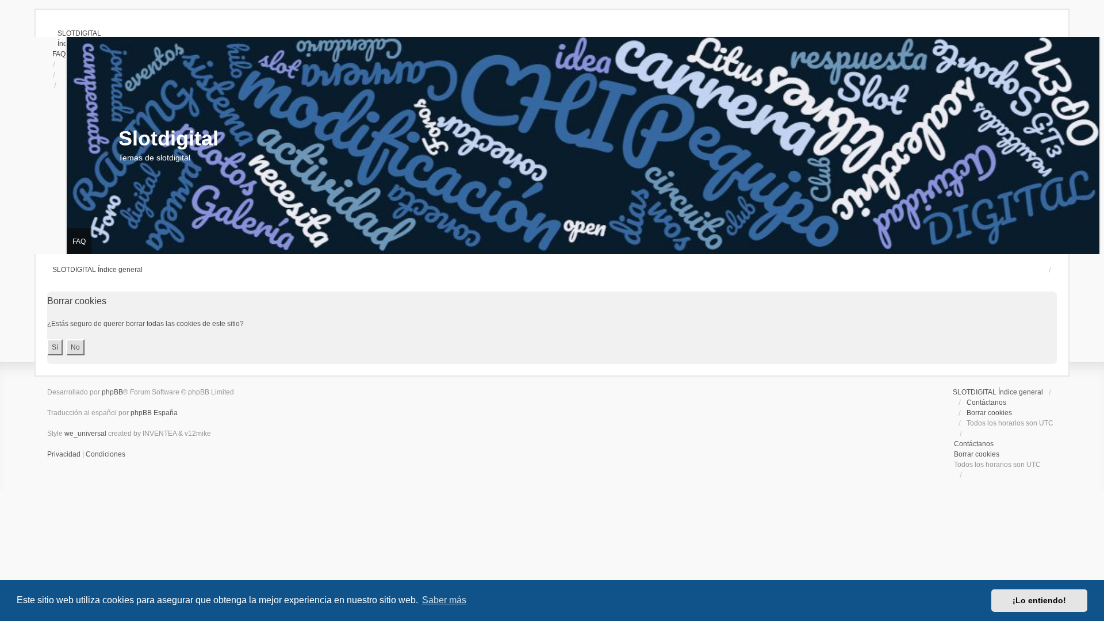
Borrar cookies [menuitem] (989, 413)
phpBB (112, 392)
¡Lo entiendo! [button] (1039, 600)
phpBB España (154, 413)
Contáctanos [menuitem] (986, 402)
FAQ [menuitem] (79, 241)
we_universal (85, 434)
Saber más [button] (444, 600)
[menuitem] (74, 33)
